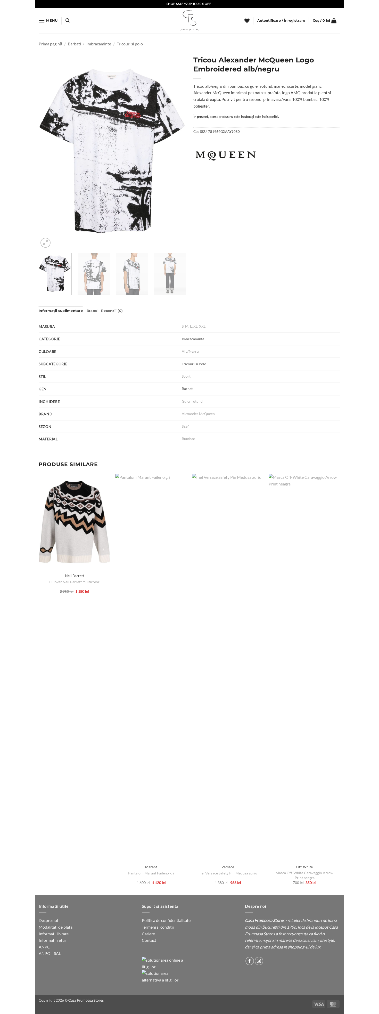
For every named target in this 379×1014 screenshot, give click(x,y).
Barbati (74, 43)
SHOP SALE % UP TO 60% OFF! (190, 4)
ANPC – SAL (50, 953)
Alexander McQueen (198, 413)
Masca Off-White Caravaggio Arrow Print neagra (304, 875)
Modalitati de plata (55, 926)
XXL (202, 326)
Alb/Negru (190, 351)
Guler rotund (192, 401)
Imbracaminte (98, 43)
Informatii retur (52, 940)
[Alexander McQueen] (225, 156)
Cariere (148, 933)
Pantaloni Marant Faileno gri (151, 873)
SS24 (186, 426)
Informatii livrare (54, 933)
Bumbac (188, 438)
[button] (48, 20)
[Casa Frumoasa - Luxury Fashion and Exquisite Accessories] (189, 21)
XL (195, 326)
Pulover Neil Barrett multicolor (74, 582)
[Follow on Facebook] (249, 961)
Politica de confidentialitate (166, 920)
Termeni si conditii (158, 926)
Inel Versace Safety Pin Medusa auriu (228, 873)
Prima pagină (50, 43)
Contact (149, 940)
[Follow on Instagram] (259, 961)
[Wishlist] (247, 20)
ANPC (44, 946)
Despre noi (48, 920)
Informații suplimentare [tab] (61, 311)
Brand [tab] (91, 311)
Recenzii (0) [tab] (112, 311)
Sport (186, 376)
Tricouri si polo (130, 43)
